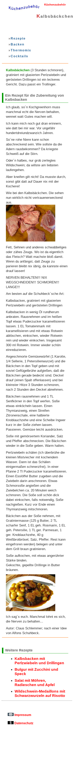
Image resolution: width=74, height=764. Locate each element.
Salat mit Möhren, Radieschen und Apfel (35, 682)
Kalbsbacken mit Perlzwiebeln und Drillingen (39, 661)
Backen (17, 44)
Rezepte (18, 38)
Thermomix (21, 50)
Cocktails (19, 56)
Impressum (22, 715)
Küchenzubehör (55, 4)
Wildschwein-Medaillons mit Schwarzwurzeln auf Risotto (40, 693)
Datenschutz (23, 723)
